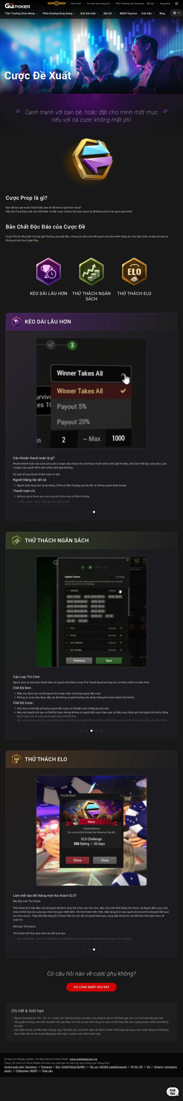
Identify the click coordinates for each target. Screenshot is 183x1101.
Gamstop (31, 1066)
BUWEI (81, 1066)
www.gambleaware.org (83, 1059)
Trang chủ (165, 3)
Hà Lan (94, 1066)
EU (148, 1066)
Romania (46, 1066)
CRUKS (104, 1066)
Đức (58, 1066)
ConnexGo (171, 1066)
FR (140, 1066)
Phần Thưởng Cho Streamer (130, 3)
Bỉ (132, 1066)
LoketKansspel (117, 1066)
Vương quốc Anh (14, 1066)
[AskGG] (173, 1091)
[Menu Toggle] (176, 3)
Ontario (158, 1066)
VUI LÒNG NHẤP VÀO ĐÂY (91, 987)
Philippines (22, 1070)
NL (136, 1066)
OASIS (65, 1066)
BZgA (73, 1066)
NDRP (33, 1070)
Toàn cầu (47, 1070)
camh (7, 1070)
